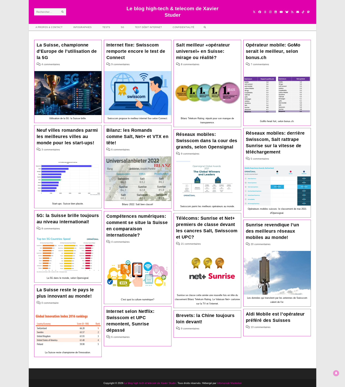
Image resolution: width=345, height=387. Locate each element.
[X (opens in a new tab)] (254, 12)
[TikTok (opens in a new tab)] (303, 12)
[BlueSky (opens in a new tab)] (287, 12)
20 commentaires (260, 244)
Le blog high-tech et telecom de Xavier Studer (150, 383)
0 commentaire (50, 302)
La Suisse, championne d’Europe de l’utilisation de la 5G (67, 51)
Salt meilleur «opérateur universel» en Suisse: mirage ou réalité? (203, 51)
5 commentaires (260, 158)
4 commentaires (51, 64)
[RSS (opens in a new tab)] (292, 12)
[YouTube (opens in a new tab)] (281, 12)
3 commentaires (51, 149)
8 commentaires (190, 64)
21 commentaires (191, 243)
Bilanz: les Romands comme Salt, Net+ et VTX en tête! (137, 136)
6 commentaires (120, 149)
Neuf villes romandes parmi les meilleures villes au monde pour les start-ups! (67, 136)
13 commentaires (260, 327)
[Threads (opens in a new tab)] (265, 12)
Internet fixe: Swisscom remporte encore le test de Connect (135, 51)
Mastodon (236, 383)
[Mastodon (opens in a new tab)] (308, 12)
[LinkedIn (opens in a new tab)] (275, 12)
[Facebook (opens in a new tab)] (260, 12)
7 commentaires (260, 64)
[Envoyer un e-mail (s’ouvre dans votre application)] (297, 12)
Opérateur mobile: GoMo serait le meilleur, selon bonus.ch (273, 51)
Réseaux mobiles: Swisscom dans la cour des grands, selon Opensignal (206, 140)
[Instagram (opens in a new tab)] (270, 12)
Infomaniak (223, 383)
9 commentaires (120, 64)
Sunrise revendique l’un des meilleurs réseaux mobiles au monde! (272, 231)
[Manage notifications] (336, 373)
